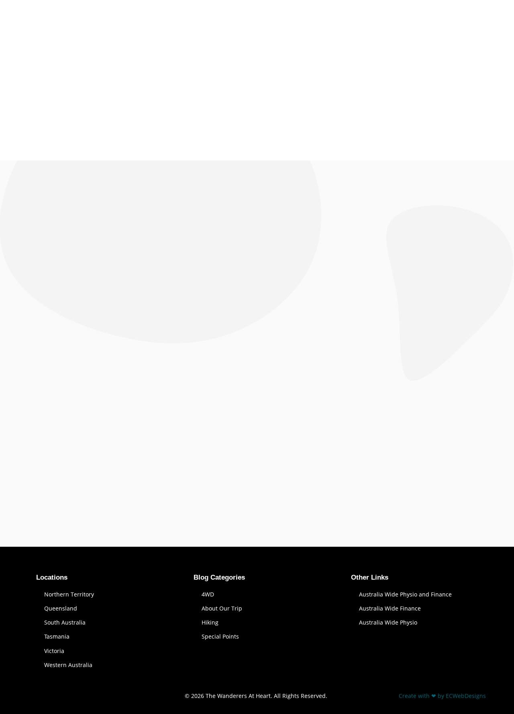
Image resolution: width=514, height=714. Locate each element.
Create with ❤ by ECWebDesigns (442, 696)
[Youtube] (60, 694)
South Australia (65, 622)
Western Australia (68, 665)
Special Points (220, 636)
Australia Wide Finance (390, 608)
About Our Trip (222, 608)
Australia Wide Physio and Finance (405, 594)
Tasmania (56, 636)
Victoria (54, 651)
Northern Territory (69, 594)
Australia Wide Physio (388, 622)
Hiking (210, 622)
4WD (208, 594)
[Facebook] (38, 694)
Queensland (60, 608)
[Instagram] (81, 694)
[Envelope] (103, 694)
